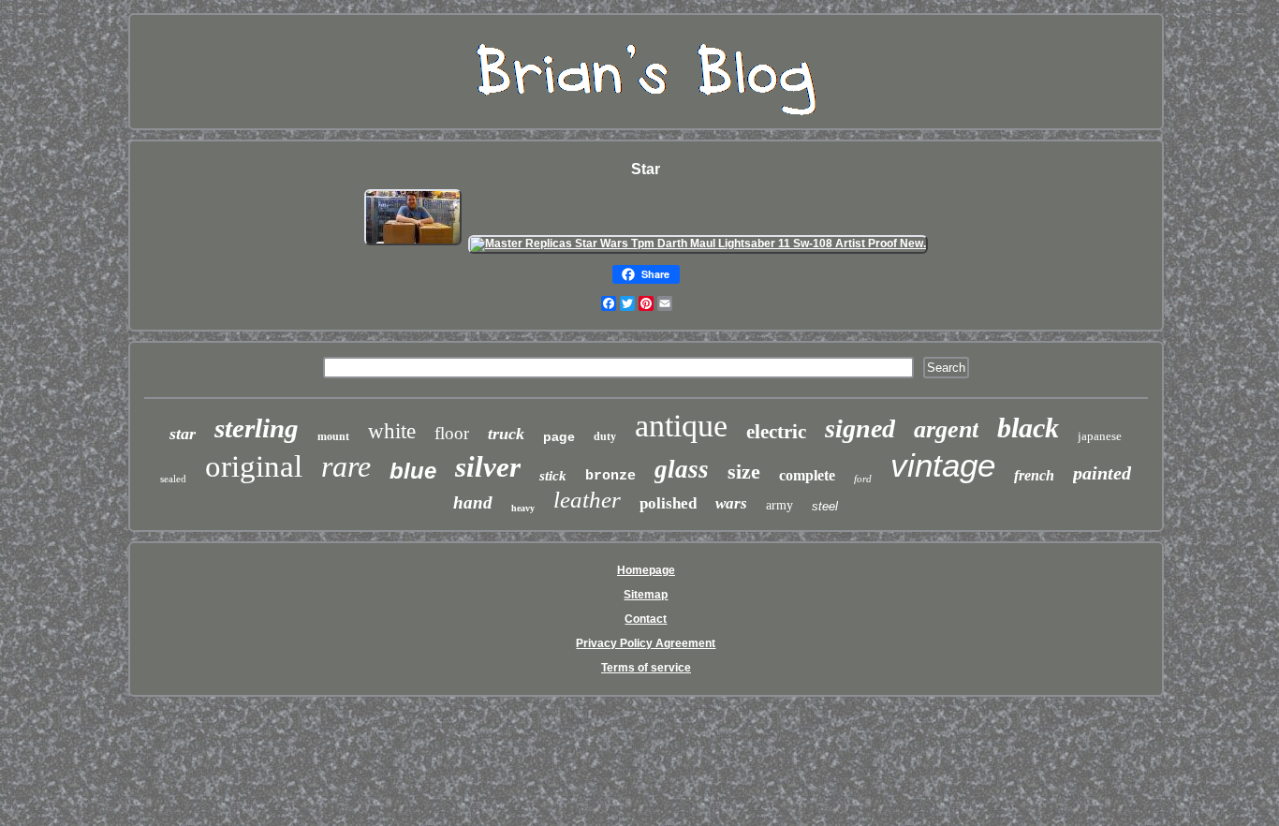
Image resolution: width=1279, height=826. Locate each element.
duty (605, 436)
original (253, 466)
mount (333, 436)
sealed (173, 478)
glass (681, 469)
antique (681, 425)
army (779, 505)
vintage (942, 465)
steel (825, 506)
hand (472, 502)
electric (776, 431)
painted (1102, 473)
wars (731, 503)
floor (451, 433)
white (392, 431)
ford (863, 478)
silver (488, 466)
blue (413, 470)
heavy (523, 508)
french (1034, 475)
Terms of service (646, 667)
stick (552, 475)
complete (807, 475)
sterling (256, 428)
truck (506, 433)
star (182, 433)
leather (587, 499)
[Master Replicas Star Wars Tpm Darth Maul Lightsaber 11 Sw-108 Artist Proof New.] (698, 243)
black (1028, 427)
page (559, 436)
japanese (1100, 436)
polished (668, 503)
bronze (610, 476)
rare (346, 466)
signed (860, 428)
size (744, 471)
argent (946, 429)
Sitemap (646, 594)
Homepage (646, 570)
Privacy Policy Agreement (645, 643)
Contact (646, 619)
